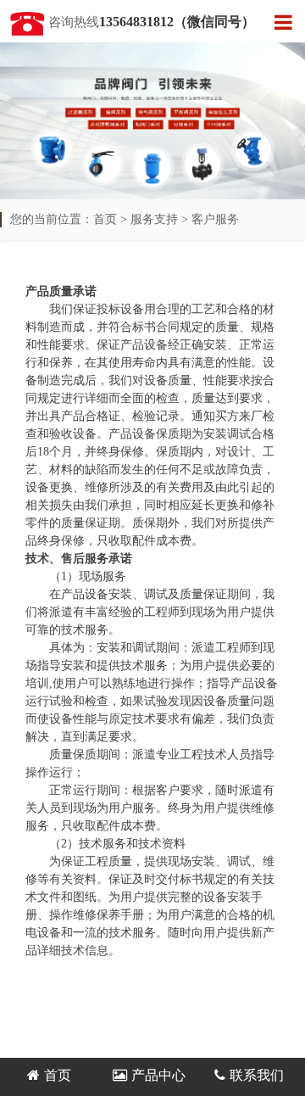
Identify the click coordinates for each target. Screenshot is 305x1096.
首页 (105, 219)
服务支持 (154, 219)
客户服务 (215, 219)
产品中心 (158, 1075)
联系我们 (257, 1075)
